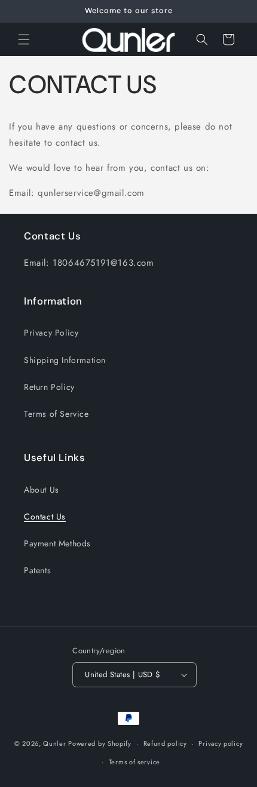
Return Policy (49, 387)
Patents (37, 570)
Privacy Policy (51, 333)
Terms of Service (56, 414)
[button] (24, 39)
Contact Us (45, 516)
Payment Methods (57, 543)
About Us (41, 490)
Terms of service (134, 762)
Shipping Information (65, 360)
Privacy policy (220, 743)
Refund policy (165, 743)
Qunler (54, 743)
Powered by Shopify (99, 743)
